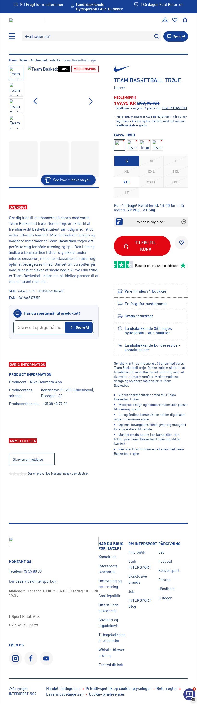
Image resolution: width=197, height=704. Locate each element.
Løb (161, 552)
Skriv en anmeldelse (28, 459)
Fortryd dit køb (110, 664)
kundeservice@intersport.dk (32, 581)
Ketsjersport (168, 570)
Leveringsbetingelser (64, 694)
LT (127, 192)
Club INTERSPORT (139, 564)
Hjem (13, 60)
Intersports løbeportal (107, 568)
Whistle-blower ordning (111, 652)
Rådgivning (169, 543)
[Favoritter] (175, 20)
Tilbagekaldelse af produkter (111, 637)
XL (126, 171)
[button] (91, 101)
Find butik (136, 552)
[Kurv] (185, 20)
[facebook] (30, 658)
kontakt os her (137, 349)
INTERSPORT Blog (139, 603)
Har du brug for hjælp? (110, 545)
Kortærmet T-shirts (45, 60)
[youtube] (46, 658)
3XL (175, 171)
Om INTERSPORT (142, 543)
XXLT (151, 182)
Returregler (167, 688)
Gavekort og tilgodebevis (108, 622)
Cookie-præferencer (107, 694)
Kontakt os (107, 556)
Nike (23, 60)
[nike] (151, 69)
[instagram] (15, 658)
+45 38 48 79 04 (54, 403)
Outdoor (165, 597)
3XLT (176, 182)
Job (131, 591)
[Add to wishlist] (181, 242)
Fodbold (165, 561)
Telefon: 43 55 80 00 (25, 571)
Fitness (164, 579)
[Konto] (165, 20)
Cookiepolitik (109, 595)
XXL (151, 171)
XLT (126, 182)
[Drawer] (12, 36)
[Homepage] (27, 20)
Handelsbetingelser (63, 688)
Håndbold (166, 588)
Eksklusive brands (137, 579)
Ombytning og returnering (110, 583)
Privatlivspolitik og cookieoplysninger (118, 688)
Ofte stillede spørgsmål (108, 607)
